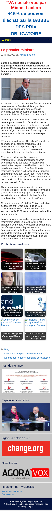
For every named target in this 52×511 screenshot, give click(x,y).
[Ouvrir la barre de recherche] (49, 40)
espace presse (35, 501)
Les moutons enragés (12, 491)
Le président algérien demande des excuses (27, 358)
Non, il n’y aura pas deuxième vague (23, 353)
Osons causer (8, 494)
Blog (6, 349)
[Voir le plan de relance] (26, 393)
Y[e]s (31, 506)
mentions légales (18, 501)
